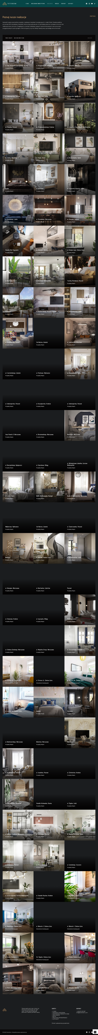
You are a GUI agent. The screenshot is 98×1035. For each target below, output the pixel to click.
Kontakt (63, 3)
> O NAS (54, 1011)
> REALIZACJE (56, 1015)
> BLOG (54, 1016)
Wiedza (57, 3)
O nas (27, 3)
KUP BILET (70, 3)
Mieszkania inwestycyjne (38, 3)
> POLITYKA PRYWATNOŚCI (59, 1017)
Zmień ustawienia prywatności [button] (60, 1023)
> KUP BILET (55, 1019)
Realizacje (50, 3)
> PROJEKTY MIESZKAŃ (58, 1012)
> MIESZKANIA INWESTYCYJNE (60, 1014)
